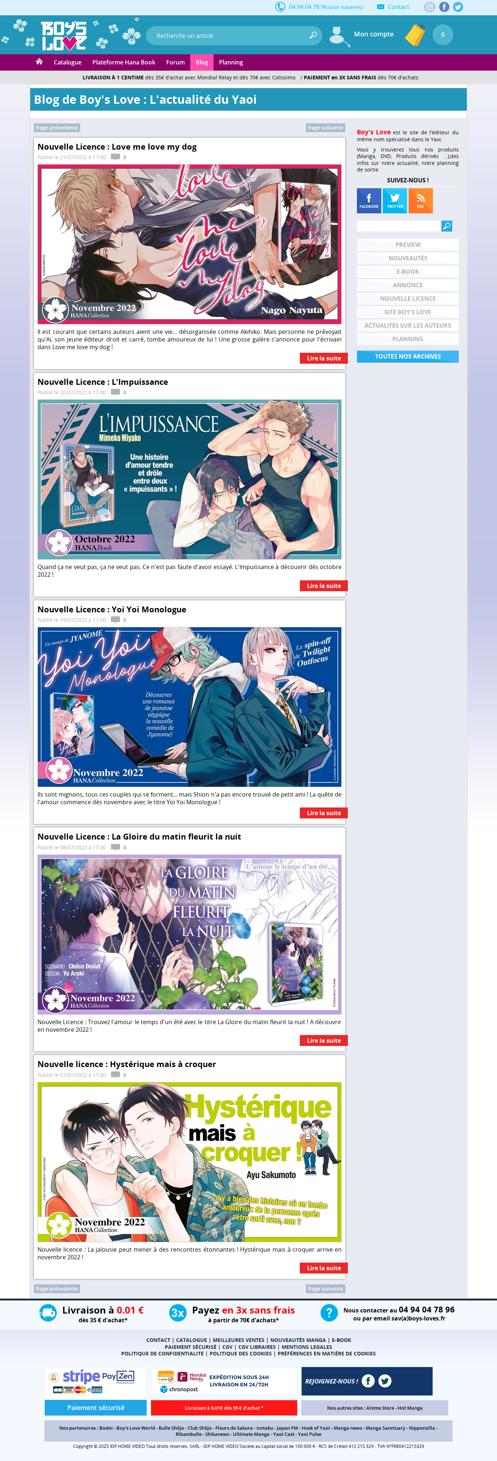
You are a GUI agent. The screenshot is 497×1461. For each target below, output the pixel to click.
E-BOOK (341, 1339)
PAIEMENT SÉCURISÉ (190, 1346)
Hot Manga (410, 1408)
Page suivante (325, 127)
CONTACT (158, 1339)
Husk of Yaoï (316, 1428)
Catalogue (67, 62)
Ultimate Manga (251, 1434)
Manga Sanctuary (385, 1428)
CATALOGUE (191, 1339)
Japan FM (287, 1428)
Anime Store (380, 1408)
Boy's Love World (135, 1428)
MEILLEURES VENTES (239, 1339)
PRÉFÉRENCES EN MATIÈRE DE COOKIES (327, 1353)
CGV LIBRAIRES (257, 1346)
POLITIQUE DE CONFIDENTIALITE (162, 1353)
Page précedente (57, 127)
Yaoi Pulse (309, 1434)
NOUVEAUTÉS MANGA (298, 1339)
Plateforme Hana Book (123, 62)
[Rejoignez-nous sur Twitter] (458, 7)
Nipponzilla (422, 1428)
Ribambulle (189, 1434)
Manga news (348, 1428)
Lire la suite (324, 358)
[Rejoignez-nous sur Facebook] (444, 7)
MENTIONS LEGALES (307, 1346)
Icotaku (265, 1428)
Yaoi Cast (283, 1434)
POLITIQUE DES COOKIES (241, 1353)
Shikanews (217, 1434)
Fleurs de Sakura (234, 1428)
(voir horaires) (346, 7)
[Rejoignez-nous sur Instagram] (430, 7)
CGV (227, 1346)
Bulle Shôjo (171, 1428)
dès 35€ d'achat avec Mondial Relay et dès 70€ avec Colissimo (189, 77)
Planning (231, 62)
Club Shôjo (200, 1428)
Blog (202, 62)
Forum (175, 62)
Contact (398, 7)
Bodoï (106, 1428)
